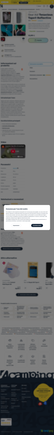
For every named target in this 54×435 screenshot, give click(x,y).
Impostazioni (16, 225)
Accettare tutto (37, 225)
